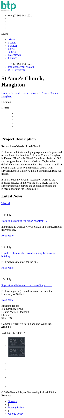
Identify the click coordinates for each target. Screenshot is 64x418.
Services (12, 45)
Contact (12, 58)
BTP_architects (16, 69)
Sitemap (12, 401)
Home (4, 93)
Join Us (12, 51)
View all (5, 203)
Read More (7, 235)
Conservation (29, 93)
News (11, 48)
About (11, 39)
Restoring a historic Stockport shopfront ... (24, 220)
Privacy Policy (16, 407)
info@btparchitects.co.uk (21, 66)
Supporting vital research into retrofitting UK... (26, 285)
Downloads (14, 54)
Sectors (12, 42)
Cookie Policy (16, 413)
